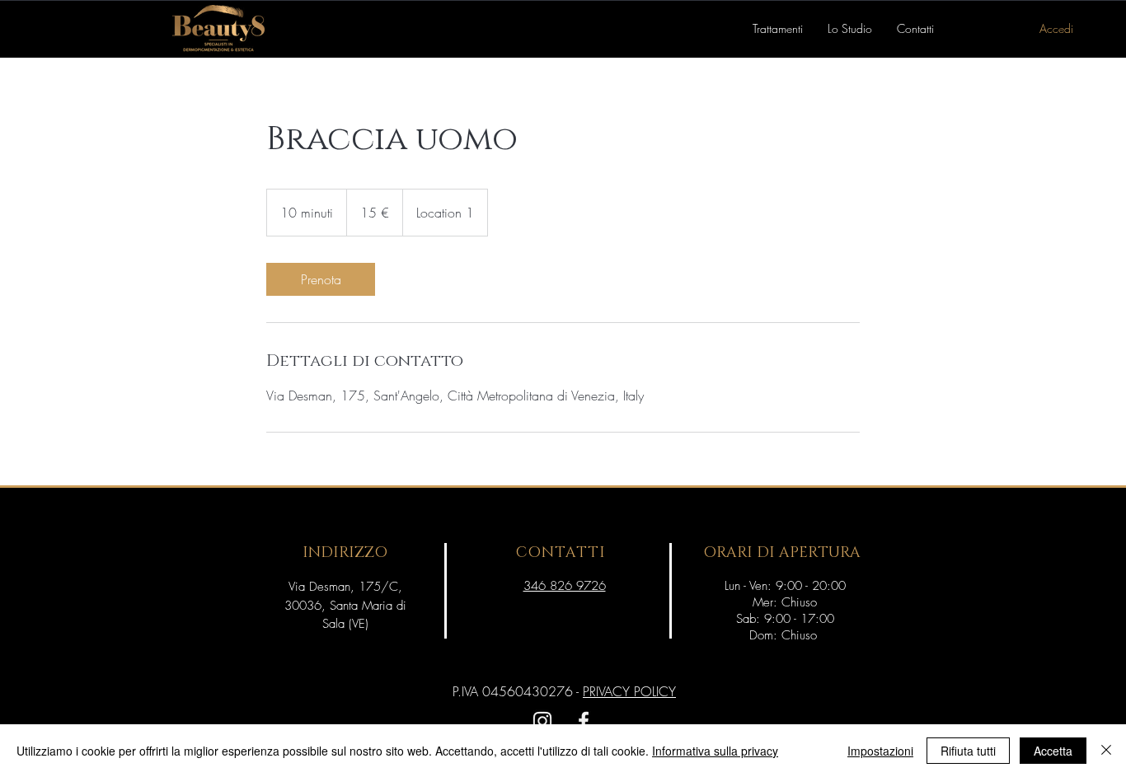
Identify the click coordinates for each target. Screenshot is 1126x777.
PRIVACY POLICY (629, 691)
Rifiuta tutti (968, 750)
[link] (320, 279)
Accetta (1053, 750)
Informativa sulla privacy (715, 750)
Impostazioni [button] (880, 750)
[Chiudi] (1106, 750)
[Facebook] (583, 721)
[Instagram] (542, 721)
